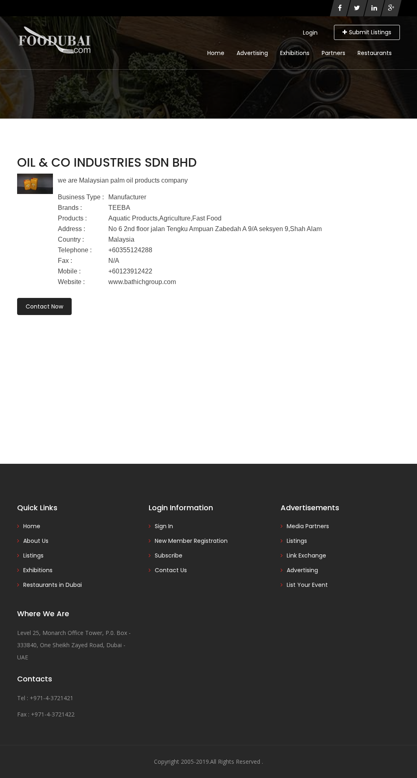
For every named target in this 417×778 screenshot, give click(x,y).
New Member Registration (191, 541)
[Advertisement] (208, 378)
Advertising (252, 53)
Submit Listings (370, 32)
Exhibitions (294, 53)
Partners (333, 53)
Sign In (164, 526)
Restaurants (375, 53)
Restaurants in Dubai (52, 585)
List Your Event (307, 585)
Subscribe (168, 555)
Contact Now (44, 306)
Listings (33, 555)
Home (215, 53)
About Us (35, 541)
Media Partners (308, 526)
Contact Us (171, 570)
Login (310, 33)
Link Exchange (306, 555)
